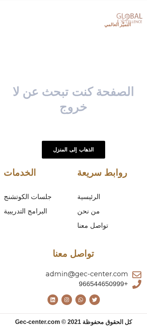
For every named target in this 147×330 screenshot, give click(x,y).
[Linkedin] (52, 299)
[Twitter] (94, 299)
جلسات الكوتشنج (28, 196)
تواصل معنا (92, 225)
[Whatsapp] (80, 299)
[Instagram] (66, 299)
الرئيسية (88, 196)
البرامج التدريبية (25, 211)
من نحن (88, 211)
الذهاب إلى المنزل (73, 149)
